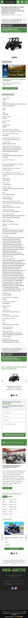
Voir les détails (14, 548)
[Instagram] (16, 588)
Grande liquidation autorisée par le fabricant (14, 80)
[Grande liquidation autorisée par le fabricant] (14, 71)
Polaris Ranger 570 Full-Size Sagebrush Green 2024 (14, 387)
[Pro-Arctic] (10, 2)
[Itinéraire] (22, 2)
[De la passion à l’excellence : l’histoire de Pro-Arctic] (14, 456)
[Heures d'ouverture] (18, 2)
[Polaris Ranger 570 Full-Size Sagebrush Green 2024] (14, 378)
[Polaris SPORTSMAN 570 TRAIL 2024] (14, 528)
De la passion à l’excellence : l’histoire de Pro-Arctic (11, 466)
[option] (14, 381)
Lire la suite (7, 488)
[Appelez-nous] (26, 2)
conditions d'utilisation (16, 613)
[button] (2, 381)
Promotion (6, 62)
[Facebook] (12, 588)
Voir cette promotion (10, 88)
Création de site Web (9, 616)
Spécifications (7, 94)
